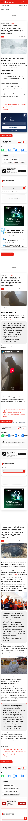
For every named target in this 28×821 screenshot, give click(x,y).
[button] (23, 5)
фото (12, 534)
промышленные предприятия (10, 801)
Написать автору (23, 36)
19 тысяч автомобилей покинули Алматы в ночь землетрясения (14, 105)
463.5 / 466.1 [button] (6, 5)
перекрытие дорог (8, 162)
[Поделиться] (25, 818)
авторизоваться (12, 184)
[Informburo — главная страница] (9, 2)
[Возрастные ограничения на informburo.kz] (20, 2)
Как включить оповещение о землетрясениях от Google (15, 108)
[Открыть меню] (2, 2)
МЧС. (9, 329)
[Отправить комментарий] (24, 188)
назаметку (13, 23)
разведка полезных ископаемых (11, 804)
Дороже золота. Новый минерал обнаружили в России (15, 765)
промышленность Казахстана (11, 798)
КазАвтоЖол (15, 159)
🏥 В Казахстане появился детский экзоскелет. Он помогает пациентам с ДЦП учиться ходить (14, 247)
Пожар (16, 455)
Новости (8, 9)
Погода (16, 162)
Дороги (22, 162)
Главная (2, 9)
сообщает (15, 584)
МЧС (11, 455)
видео (12, 285)
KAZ (26, 2)
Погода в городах (14, 130)
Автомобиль (6, 159)
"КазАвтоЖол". (22, 67)
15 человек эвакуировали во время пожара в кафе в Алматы (14, 420)
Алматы (5, 455)
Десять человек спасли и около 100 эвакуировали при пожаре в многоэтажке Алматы (14, 424)
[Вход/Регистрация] (23, 2)
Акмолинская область (9, 795)
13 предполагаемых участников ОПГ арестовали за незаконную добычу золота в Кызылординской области (14, 761)
